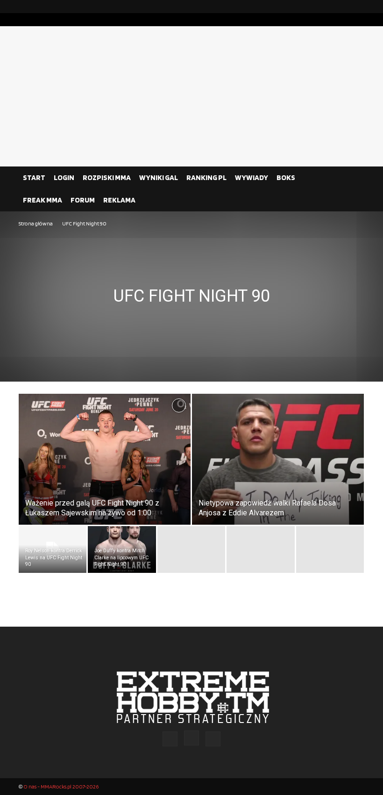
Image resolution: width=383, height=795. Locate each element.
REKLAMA (119, 199)
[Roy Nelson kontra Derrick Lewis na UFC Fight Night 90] (52, 549)
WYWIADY (251, 177)
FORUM (83, 199)
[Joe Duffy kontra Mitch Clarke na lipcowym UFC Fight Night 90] (122, 549)
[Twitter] (357, 6)
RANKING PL (206, 177)
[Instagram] (342, 6)
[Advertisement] (191, 96)
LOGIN (64, 177)
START (34, 177)
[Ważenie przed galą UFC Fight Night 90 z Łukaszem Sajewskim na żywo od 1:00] (105, 462)
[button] (353, 177)
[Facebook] (327, 6)
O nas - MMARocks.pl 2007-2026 (61, 786)
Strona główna (36, 223)
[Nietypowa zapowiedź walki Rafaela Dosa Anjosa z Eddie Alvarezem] (278, 468)
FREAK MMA (42, 199)
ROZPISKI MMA (107, 177)
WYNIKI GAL (158, 177)
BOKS (286, 177)
